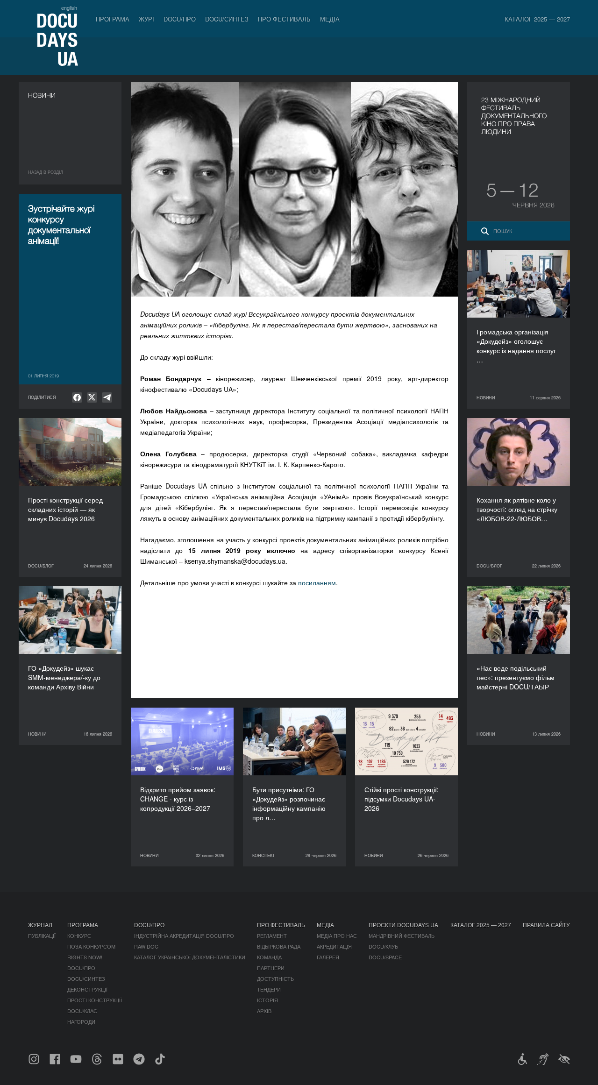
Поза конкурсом (91, 946)
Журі (146, 18)
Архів (264, 1010)
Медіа (330, 18)
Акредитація (334, 946)
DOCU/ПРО (180, 18)
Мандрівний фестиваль (401, 935)
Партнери (271, 968)
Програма (112, 18)
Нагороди (81, 1021)
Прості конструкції (94, 1000)
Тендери (269, 989)
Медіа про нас (337, 935)
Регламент (272, 935)
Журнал (40, 925)
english (69, 7)
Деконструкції (87, 989)
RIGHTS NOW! (84, 957)
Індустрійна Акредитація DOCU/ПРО (184, 935)
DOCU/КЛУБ (383, 946)
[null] (77, 397)
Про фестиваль (284, 18)
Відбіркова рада (278, 946)
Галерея (328, 957)
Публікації (42, 935)
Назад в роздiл (45, 172)
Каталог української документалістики (189, 957)
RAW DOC (146, 946)
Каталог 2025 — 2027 (537, 18)
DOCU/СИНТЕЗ (227, 18)
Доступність (275, 978)
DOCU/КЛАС (82, 1010)
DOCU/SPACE (385, 957)
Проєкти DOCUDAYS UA (403, 925)
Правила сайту (546, 925)
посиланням (317, 582)
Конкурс (79, 935)
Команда (269, 957)
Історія (267, 1000)
